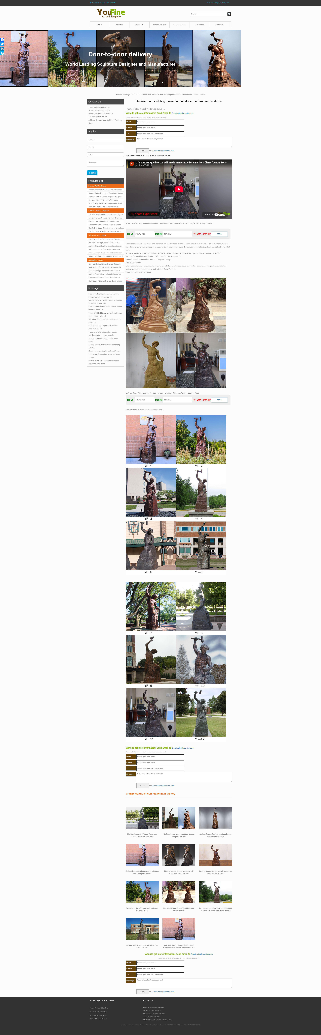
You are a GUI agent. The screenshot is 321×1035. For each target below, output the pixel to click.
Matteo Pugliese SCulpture (99, 1008)
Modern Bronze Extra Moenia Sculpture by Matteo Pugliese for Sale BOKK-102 (105, 190)
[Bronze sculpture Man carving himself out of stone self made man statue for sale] (215, 892)
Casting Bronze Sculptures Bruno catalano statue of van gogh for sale (105, 231)
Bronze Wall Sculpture (139, 26)
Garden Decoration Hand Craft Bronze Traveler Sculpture (104, 221)
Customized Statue (199, 26)
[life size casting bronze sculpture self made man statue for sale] (178, 855)
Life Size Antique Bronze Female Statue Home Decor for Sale (104, 271)
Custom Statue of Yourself (98, 1019)
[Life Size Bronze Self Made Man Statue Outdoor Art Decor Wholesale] (142, 818)
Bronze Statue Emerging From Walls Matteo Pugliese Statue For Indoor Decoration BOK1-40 (106, 193)
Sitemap (197, 1024)
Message (126, 95)
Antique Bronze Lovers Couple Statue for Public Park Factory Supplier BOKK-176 (105, 274)
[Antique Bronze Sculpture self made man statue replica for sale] (215, 818)
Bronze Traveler (159, 25)
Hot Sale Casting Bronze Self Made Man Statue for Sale (105, 243)
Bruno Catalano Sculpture (98, 1012)
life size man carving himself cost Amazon (105, 351)
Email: (155, 1008)
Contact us (219, 25)
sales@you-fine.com (102, 107)
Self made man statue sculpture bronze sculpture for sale (104, 249)
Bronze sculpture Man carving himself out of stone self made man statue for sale (106, 256)
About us (119, 25)
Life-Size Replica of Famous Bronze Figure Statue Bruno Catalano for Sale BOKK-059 (106, 214)
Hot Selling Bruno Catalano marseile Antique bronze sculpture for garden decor (106, 228)
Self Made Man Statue (97, 235)
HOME (99, 25)
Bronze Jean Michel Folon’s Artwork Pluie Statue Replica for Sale (105, 267)
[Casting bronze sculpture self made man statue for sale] (142, 929)
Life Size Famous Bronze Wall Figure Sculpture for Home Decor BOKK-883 (103, 200)
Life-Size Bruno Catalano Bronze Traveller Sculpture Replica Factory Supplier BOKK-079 (105, 218)
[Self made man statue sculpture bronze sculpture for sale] (178, 818)
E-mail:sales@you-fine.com (218, 3)
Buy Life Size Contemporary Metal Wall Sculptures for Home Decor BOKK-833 (104, 207)
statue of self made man (141, 95)
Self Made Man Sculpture (98, 1015)
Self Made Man (179, 25)
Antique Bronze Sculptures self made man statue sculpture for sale (105, 246)
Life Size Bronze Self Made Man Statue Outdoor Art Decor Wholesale (104, 239)
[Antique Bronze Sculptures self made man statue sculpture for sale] (142, 855)
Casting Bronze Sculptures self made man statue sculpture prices (105, 253)
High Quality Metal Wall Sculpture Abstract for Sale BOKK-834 (105, 203)
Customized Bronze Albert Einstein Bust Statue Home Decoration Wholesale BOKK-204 (106, 278)
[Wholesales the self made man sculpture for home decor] (142, 892)
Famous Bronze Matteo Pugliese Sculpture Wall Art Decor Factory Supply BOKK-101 (106, 197)
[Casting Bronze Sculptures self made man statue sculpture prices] (215, 855)
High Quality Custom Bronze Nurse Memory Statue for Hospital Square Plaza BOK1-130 (106, 281)
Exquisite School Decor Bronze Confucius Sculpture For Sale (105, 264)
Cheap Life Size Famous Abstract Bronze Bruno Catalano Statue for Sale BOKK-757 (105, 225)
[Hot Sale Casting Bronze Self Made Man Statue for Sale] (178, 892)
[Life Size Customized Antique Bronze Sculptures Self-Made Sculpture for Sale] (178, 929)
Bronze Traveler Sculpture (98, 211)
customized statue (95, 260)
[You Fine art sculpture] (111, 13)
